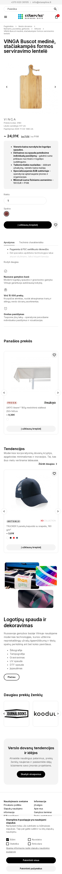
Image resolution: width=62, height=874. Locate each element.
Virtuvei (37, 29)
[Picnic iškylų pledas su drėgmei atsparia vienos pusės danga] (31, 494)
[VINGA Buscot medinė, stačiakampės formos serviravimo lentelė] (31, 87)
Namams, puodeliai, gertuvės (16, 29)
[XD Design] (10, 402)
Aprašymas (9, 242)
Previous (7, 87)
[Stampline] (31, 17)
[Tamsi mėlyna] (14, 538)
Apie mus (38, 808)
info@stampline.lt (41, 2)
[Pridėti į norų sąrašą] (55, 225)
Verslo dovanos (25, 26)
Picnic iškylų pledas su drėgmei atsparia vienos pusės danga (29, 528)
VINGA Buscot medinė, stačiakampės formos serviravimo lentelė (29, 32)
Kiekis (7, 194)
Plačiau (11, 677)
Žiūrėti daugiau (47, 464)
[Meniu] (5, 17)
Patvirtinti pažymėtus (31, 868)
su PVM (35, 136)
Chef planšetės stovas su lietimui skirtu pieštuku (29, 407)
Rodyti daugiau (11, 262)
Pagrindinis (9, 26)
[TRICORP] (47, 713)
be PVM (25, 136)
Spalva (7, 208)
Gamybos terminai (43, 812)
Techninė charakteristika (31, 242)
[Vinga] (10, 119)
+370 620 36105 (20, 2)
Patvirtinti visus (31, 860)
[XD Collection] (48, 521)
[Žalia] (17, 538)
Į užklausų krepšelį (28, 225)
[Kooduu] (18, 713)
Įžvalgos (38, 805)
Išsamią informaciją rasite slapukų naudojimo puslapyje (28, 850)
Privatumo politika (12, 805)
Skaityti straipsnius (31, 774)
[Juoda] (7, 419)
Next (55, 87)
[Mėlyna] (10, 538)
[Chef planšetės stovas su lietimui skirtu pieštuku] (31, 376)
